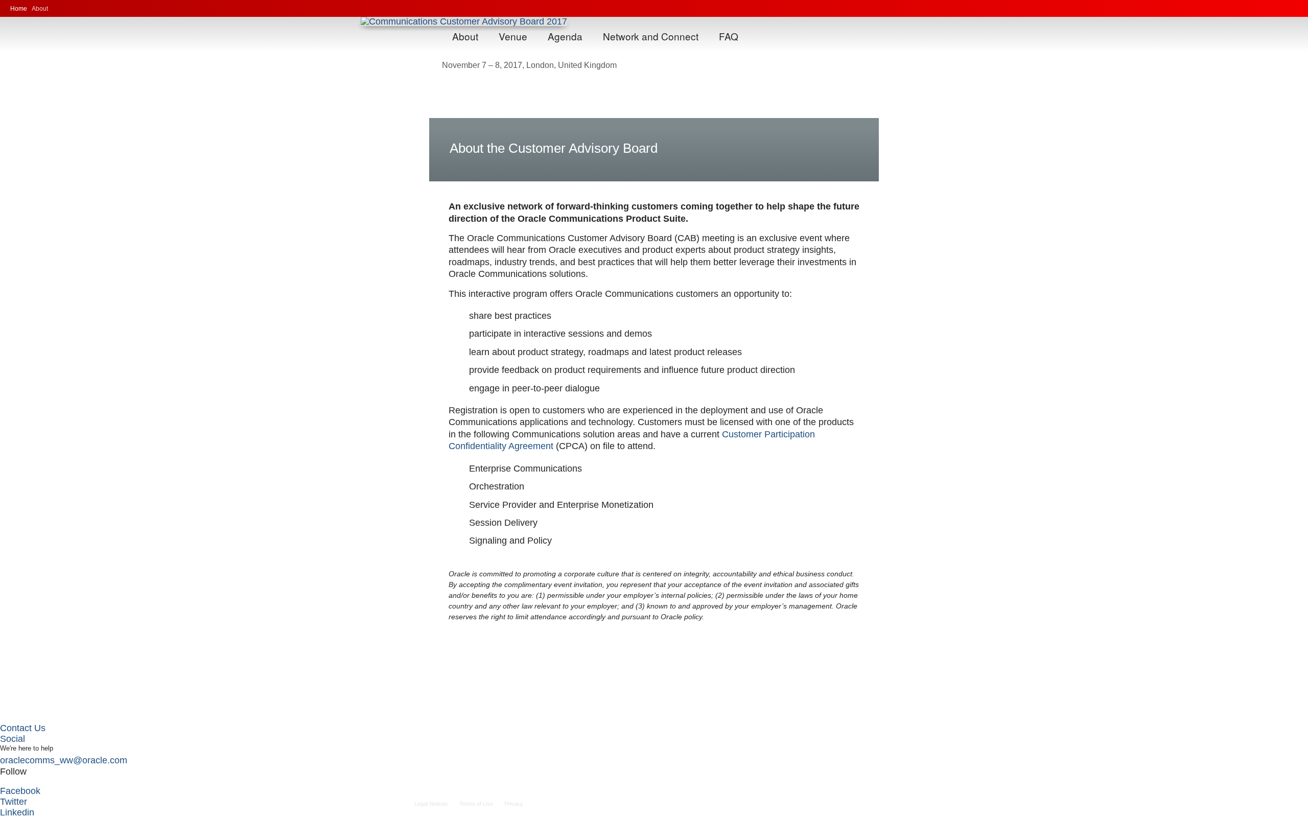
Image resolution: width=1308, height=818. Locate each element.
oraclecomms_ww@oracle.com (63, 760)
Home (18, 8)
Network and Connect (650, 36)
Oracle (1270, 8)
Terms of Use (476, 804)
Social (12, 739)
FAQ (728, 36)
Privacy (513, 804)
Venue (513, 36)
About (465, 36)
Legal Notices (431, 804)
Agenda (565, 36)
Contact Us (22, 728)
